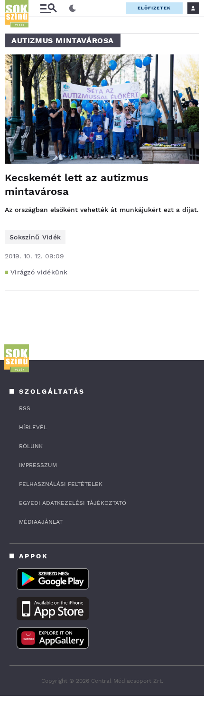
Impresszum (38, 465)
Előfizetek (154, 7)
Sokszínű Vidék (35, 237)
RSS (24, 408)
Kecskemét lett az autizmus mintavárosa (76, 184)
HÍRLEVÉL (33, 427)
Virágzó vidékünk (39, 272)
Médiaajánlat (41, 522)
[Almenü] (48, 8)
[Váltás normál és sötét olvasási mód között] (72, 8)
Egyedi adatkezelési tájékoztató (72, 503)
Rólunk (31, 446)
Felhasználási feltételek (60, 484)
